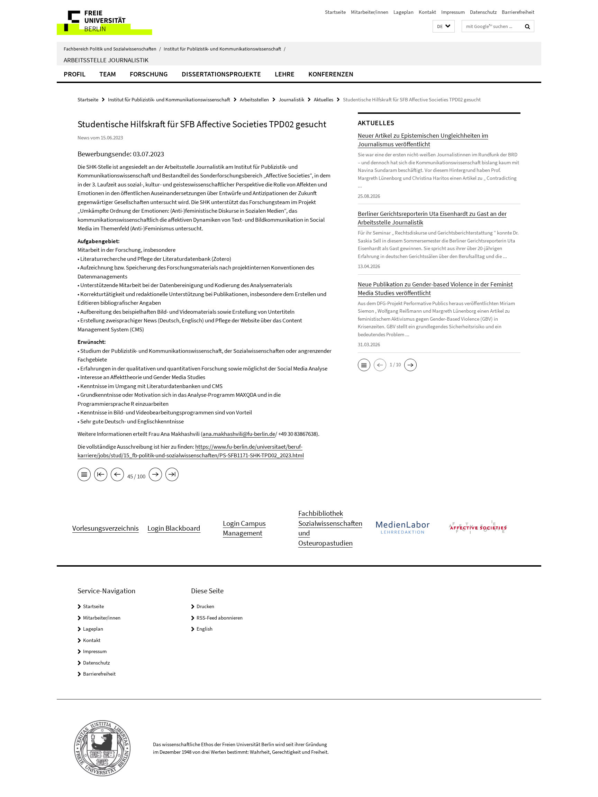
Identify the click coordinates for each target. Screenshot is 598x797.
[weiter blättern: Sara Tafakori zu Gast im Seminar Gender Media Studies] (155, 475)
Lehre (285, 74)
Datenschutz (483, 12)
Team (107, 74)
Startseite (335, 12)
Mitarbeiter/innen (369, 12)
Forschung (149, 74)
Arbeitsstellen (254, 99)
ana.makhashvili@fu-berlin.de (238, 434)
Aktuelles (323, 99)
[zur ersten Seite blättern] (100, 475)
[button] (444, 26)
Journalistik (291, 99)
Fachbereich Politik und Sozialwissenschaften (112, 48)
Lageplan (403, 12)
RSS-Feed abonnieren (220, 617)
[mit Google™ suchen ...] (527, 26)
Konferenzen (330, 74)
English (204, 628)
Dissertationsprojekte (221, 74)
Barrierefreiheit (518, 12)
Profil (74, 74)
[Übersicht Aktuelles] (84, 475)
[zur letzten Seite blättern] (172, 475)
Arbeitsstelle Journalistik (106, 60)
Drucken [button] (205, 606)
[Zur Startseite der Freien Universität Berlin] (115, 21)
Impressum (453, 12)
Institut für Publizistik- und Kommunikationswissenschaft (225, 48)
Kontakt (427, 12)
